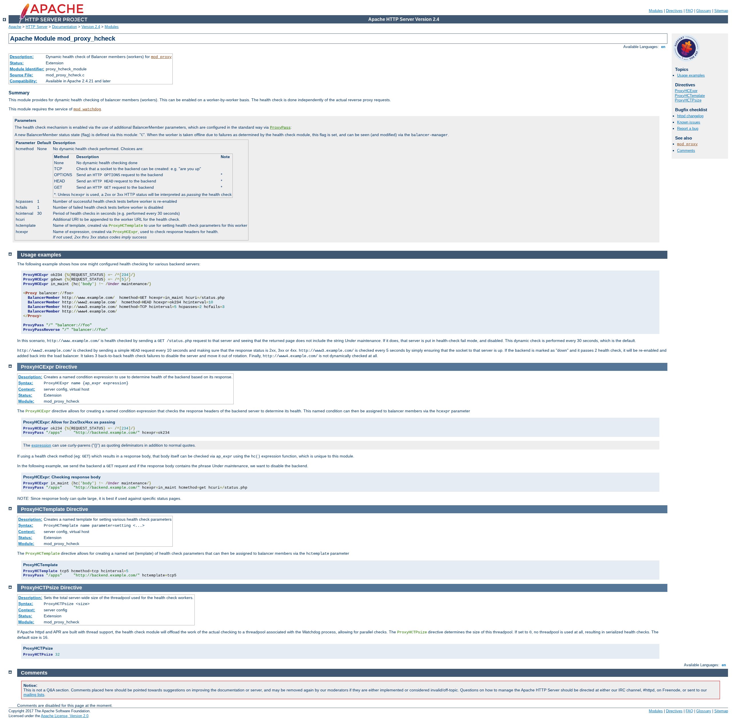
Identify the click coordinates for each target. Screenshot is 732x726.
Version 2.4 (90, 27)
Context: (26, 389)
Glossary (703, 11)
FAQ (689, 11)
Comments (686, 150)
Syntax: (25, 383)
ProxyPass (280, 127)
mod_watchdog (87, 109)
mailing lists (33, 694)
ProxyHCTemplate (690, 96)
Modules (656, 11)
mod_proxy (161, 57)
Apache (15, 27)
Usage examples (691, 75)
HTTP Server (36, 27)
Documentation (64, 27)
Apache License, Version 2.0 (64, 716)
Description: (22, 56)
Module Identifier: (27, 69)
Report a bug (687, 128)
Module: (26, 401)
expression (41, 445)
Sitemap (721, 11)
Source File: (21, 75)
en (663, 47)
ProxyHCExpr (686, 91)
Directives (674, 11)
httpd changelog (690, 116)
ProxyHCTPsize (688, 100)
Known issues (688, 122)
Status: (17, 63)
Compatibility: (23, 81)
